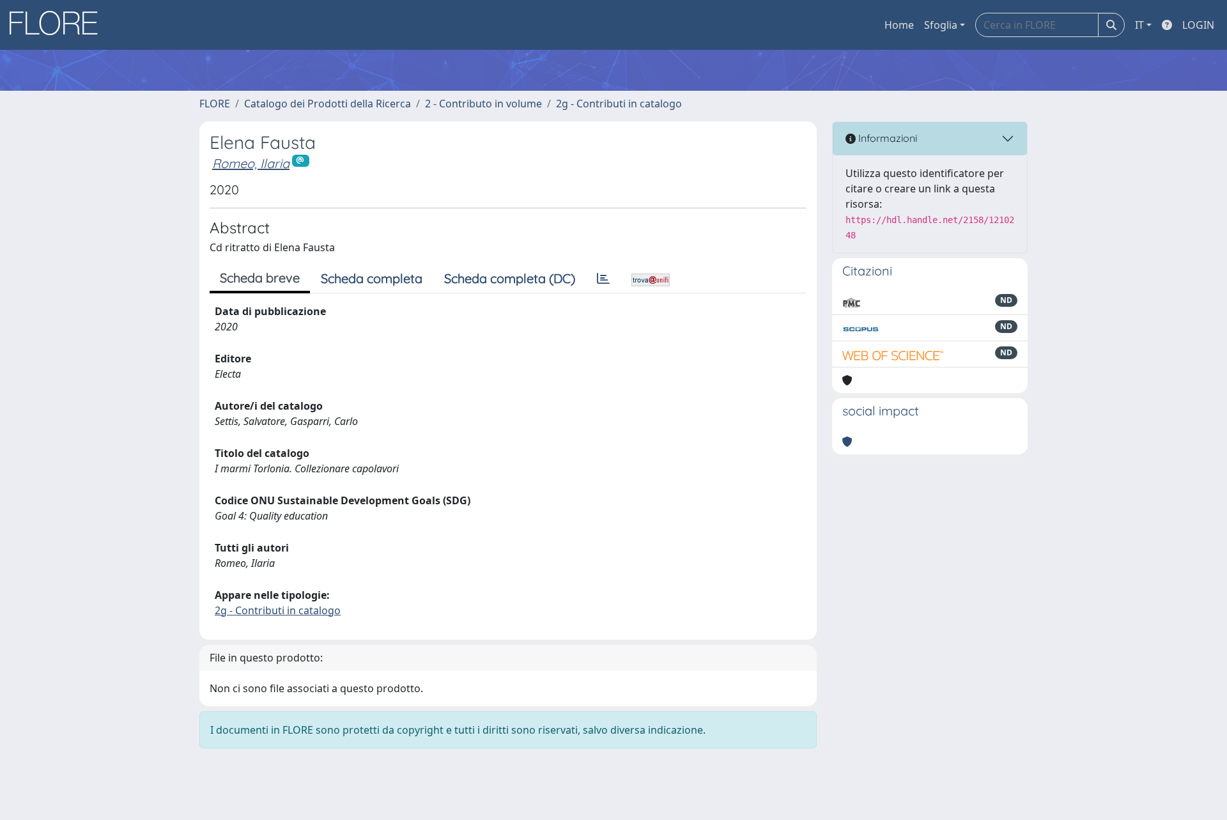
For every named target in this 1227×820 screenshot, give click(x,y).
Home (899, 25)
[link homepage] (58, 25)
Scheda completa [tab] (371, 278)
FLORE (214, 104)
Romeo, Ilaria (250, 163)
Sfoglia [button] (940, 25)
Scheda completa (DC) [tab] (509, 278)
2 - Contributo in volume (483, 104)
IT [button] (1139, 25)
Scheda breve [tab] (260, 278)
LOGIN (1198, 25)
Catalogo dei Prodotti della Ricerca (327, 104)
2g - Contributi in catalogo (619, 104)
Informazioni (886, 138)
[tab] (603, 278)
